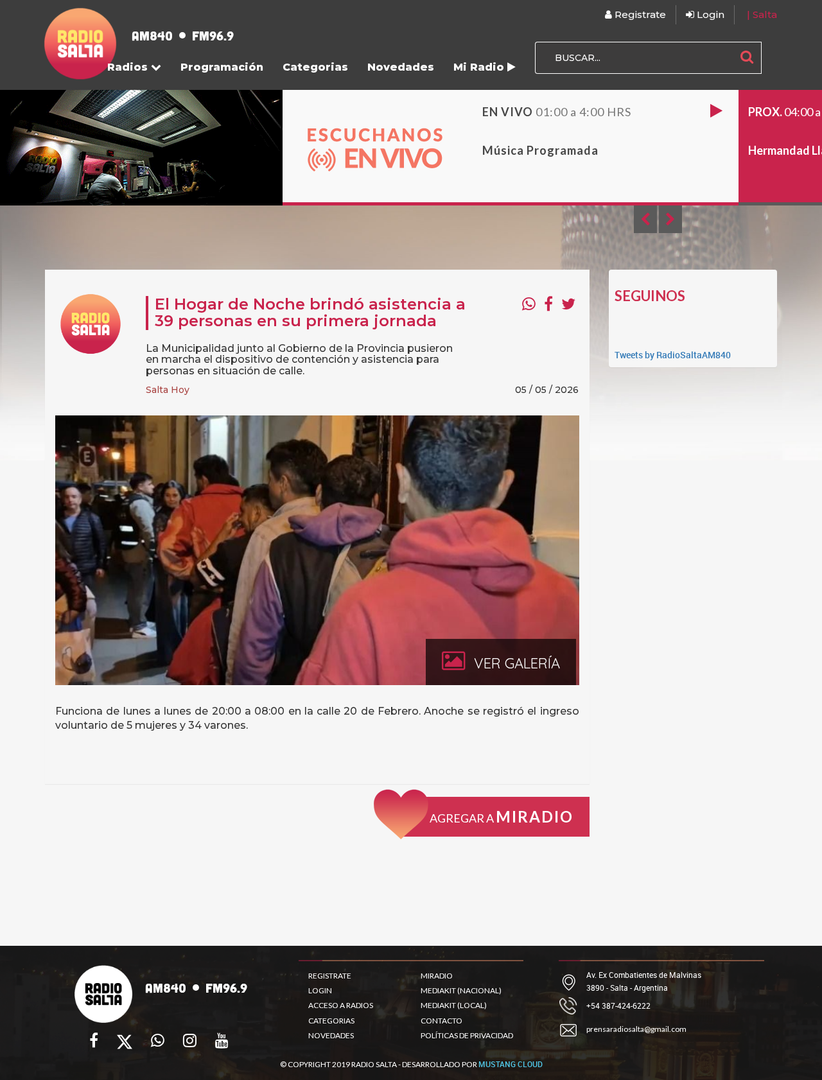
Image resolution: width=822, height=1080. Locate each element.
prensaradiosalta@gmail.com (636, 1029)
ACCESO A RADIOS (340, 1005)
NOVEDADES (331, 1035)
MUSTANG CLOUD (510, 1064)
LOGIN (320, 990)
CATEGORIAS (331, 1020)
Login (709, 14)
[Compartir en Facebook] (548, 303)
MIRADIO (437, 975)
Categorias (315, 67)
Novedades (400, 67)
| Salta (762, 14)
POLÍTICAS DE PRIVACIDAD (467, 1035)
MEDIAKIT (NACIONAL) (461, 990)
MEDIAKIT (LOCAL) (454, 1005)
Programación (221, 67)
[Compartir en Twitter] (568, 303)
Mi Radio (480, 67)
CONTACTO (441, 1020)
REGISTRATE (329, 975)
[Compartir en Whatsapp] (529, 303)
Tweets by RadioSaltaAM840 (673, 355)
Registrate (639, 14)
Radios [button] (129, 67)
